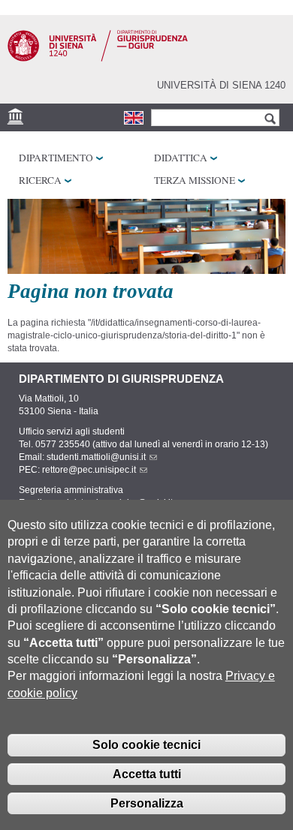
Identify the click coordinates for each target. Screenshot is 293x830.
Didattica (180, 157)
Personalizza (146, 803)
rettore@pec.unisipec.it (89, 470)
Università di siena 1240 (221, 85)
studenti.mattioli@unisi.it (96, 457)
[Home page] (98, 58)
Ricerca (40, 180)
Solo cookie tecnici (146, 744)
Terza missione (194, 180)
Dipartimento (56, 157)
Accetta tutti (147, 774)
